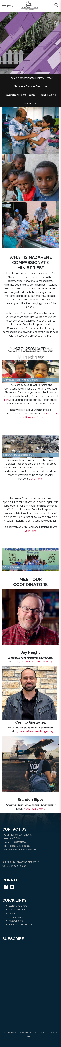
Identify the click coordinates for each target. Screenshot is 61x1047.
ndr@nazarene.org (34, 808)
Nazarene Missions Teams (20, 94)
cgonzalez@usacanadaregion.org (34, 731)
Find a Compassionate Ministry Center (30, 78)
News (12, 913)
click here (36, 478)
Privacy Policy (16, 917)
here (6, 399)
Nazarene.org (16, 920)
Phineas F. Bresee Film (21, 924)
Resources (29, 103)
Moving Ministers (17, 909)
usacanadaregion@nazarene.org (19, 849)
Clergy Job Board (18, 905)
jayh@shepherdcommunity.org (34, 661)
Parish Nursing (48, 94)
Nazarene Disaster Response (30, 86)
